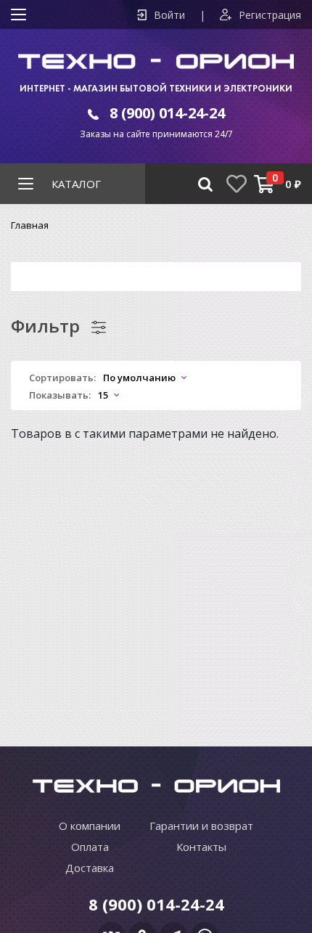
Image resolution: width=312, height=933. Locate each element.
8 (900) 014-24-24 (167, 113)
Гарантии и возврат (201, 825)
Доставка (89, 867)
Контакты (201, 846)
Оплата (90, 846)
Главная (30, 225)
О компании (89, 825)
